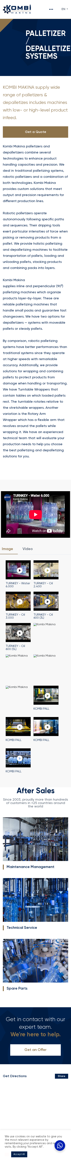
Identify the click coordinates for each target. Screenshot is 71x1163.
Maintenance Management (30, 867)
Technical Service (22, 928)
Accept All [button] (19, 1154)
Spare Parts (17, 989)
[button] (7, 1154)
